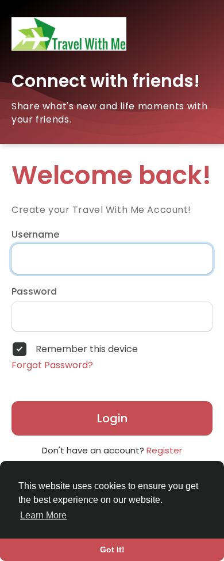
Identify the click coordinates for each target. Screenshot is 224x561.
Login (112, 418)
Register (164, 450)
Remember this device (87, 349)
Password (34, 291)
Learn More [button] (43, 515)
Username (35, 234)
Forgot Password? (52, 365)
